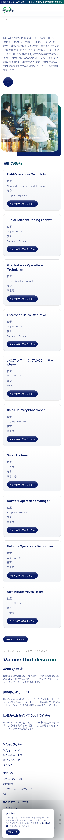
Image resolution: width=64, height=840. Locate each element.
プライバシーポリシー (15, 779)
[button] (59, 9)
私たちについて (11, 750)
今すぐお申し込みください (22, 203)
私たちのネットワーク (15, 755)
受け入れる (12, 832)
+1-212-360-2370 (34, 1)
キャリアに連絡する (15, 639)
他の (5, 793)
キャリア (8, 764)
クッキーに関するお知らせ (17, 788)
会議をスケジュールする (11, 1)
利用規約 (8, 784)
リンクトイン (10, 808)
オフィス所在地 (11, 760)
